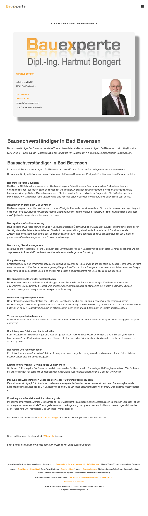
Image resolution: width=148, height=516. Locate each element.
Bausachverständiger (48, 417)
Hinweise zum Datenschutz (74, 481)
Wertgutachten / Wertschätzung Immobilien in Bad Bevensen (77, 464)
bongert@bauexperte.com (27, 102)
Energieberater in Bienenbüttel (28, 469)
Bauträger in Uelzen (90, 469)
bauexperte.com (74, 477)
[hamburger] (142, 6)
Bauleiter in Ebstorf (68, 469)
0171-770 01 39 (22, 98)
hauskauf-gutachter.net (89, 477)
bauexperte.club (107, 477)
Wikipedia (49, 436)
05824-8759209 (22, 94)
